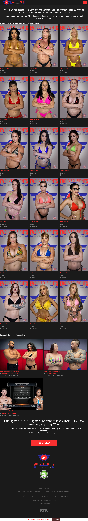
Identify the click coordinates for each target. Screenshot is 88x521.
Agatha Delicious (64, 170)
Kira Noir (4, 413)
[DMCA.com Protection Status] (44, 474)
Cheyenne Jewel (64, 273)
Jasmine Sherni (4, 68)
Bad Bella (32, 324)
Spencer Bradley (34, 221)
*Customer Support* (44, 503)
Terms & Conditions (21, 491)
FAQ (43, 491)
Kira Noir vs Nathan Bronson (8, 411)
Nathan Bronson (11, 413)
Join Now (56, 519)
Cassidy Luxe (64, 324)
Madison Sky (33, 273)
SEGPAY (48, 495)
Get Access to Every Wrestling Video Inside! (40, 519)
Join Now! (44, 443)
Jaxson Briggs (5, 373)
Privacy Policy (30, 491)
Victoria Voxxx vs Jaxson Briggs (9, 371)
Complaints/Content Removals (63, 491)
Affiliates (47, 491)
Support (53, 491)
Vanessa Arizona (34, 119)
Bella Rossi (3, 273)
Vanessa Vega (34, 170)
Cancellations (37, 491)
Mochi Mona (3, 119)
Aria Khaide (3, 221)
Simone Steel (33, 68)
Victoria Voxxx (14, 373)
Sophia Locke (4, 324)
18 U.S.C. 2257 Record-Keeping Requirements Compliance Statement (43, 489)
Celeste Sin (63, 119)
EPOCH (53, 495)
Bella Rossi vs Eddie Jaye (52, 371)
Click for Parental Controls (43, 514)
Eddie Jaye (56, 373)
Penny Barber (64, 221)
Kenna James (64, 68)
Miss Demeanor (4, 170)
